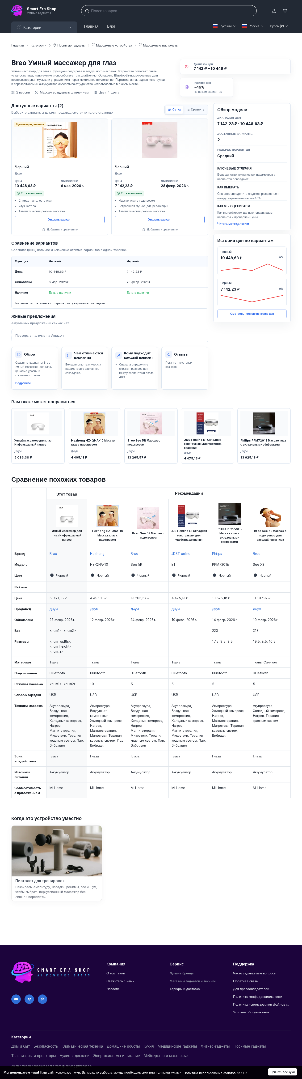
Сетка (176, 109)
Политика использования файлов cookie (262, 1004)
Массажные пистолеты (160, 45)
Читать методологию (233, 223)
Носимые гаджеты (70, 45)
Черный (22, 167)
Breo (53, 554)
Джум (54, 609)
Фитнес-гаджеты (215, 1046)
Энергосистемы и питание (116, 1055)
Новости (112, 989)
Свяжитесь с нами (120, 981)
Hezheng (97, 554)
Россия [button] (254, 26)
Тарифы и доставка (185, 989)
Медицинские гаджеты (177, 1046)
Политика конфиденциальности (257, 996)
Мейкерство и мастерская (166, 1055)
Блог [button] (111, 26)
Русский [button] (225, 26)
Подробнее (23, 383)
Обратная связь (245, 981)
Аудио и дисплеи (74, 1055)
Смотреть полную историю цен (252, 314)
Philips (217, 554)
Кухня (149, 1046)
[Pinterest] (42, 999)
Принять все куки (282, 1072)
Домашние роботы (123, 1046)
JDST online (181, 554)
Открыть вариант (60, 219)
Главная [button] (91, 26)
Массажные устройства (113, 45)
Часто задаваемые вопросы (254, 973)
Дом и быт (20, 1046)
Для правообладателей (251, 989)
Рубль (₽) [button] (277, 26)
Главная (17, 45)
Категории (38, 45)
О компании (115, 973)
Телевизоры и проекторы (33, 1055)
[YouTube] (16, 999)
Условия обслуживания (251, 1012)
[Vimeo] (29, 999)
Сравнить (197, 109)
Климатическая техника (82, 1046)
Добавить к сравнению (62, 229)
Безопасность (46, 1046)
